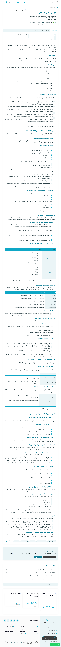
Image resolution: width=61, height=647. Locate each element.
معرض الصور (34, 633)
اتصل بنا (37, 557)
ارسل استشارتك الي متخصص (49, 639)
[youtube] (5, 620)
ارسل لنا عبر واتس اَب (49, 556)
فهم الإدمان (52, 34)
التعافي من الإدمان (51, 541)
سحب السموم (32, 541)
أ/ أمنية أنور (44, 22)
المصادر (43, 584)
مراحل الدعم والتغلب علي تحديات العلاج (20, 34)
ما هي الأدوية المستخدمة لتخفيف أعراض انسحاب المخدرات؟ (42, 575)
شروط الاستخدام (12, 642)
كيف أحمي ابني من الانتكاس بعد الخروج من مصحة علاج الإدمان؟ (41, 579)
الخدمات (23, 626)
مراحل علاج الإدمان (24, 541)
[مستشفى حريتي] (33, 620)
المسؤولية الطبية (9, 631)
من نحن (35, 626)
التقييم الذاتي (22, 633)
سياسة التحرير (10, 626)
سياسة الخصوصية (18, 642)
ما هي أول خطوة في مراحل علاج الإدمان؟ (46, 569)
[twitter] (14, 620)
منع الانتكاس (16, 541)
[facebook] (17, 620)
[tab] (54, 30)
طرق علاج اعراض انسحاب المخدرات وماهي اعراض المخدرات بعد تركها (31, 603)
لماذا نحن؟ (35, 631)
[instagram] (11, 620)
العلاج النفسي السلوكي (41, 541)
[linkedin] (8, 620)
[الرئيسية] (57, 7)
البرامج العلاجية (53, 7)
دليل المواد (22, 631)
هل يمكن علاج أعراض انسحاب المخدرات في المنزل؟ (44, 572)
